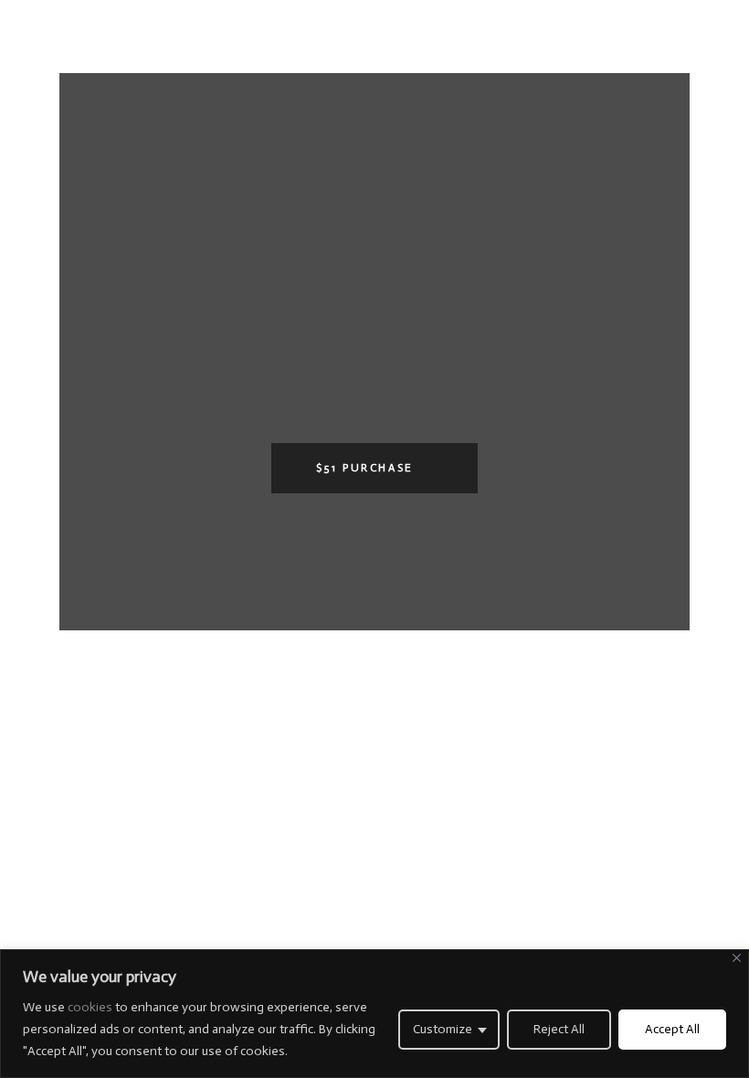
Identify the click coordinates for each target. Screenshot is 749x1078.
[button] (374, 468)
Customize (442, 1029)
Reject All (559, 1029)
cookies (91, 1007)
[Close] (737, 958)
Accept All (672, 1029)
